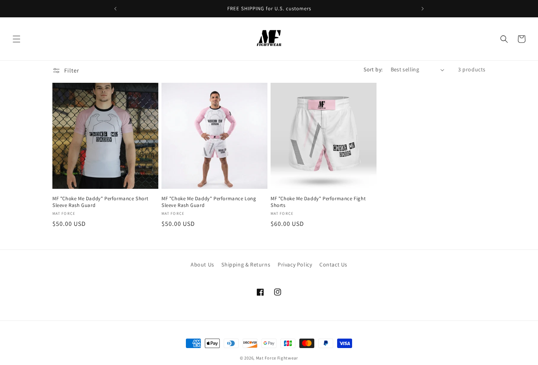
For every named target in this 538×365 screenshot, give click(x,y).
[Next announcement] (422, 8)
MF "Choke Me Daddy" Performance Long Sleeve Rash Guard (208, 202)
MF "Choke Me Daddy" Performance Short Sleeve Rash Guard (100, 202)
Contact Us (333, 264)
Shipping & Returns (245, 264)
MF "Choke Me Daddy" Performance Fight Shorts (318, 202)
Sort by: (373, 69)
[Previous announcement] (115, 8)
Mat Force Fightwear (277, 358)
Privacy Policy (295, 264)
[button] (16, 39)
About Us (202, 264)
